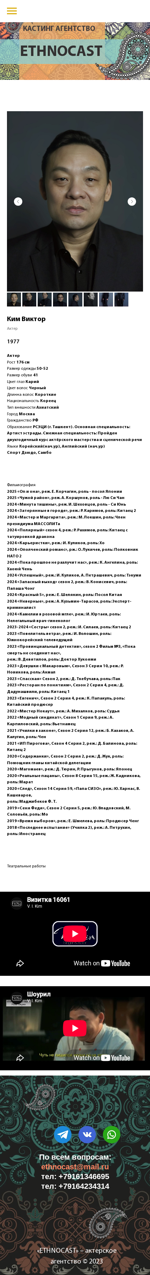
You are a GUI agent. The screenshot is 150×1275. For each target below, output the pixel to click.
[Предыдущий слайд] (18, 201)
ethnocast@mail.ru (75, 1166)
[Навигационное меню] (12, 11)
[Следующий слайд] (132, 201)
